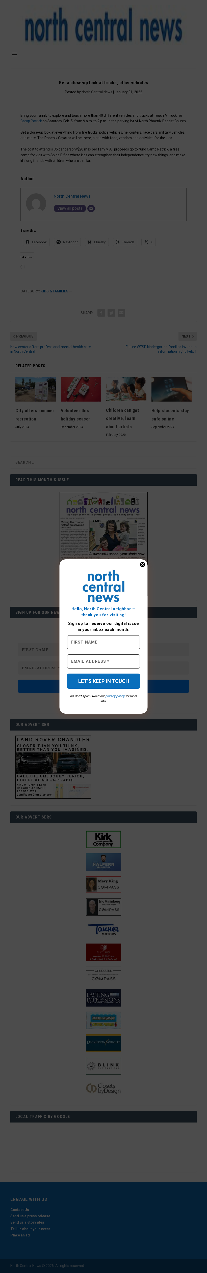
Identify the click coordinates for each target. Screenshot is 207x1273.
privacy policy (115, 696)
